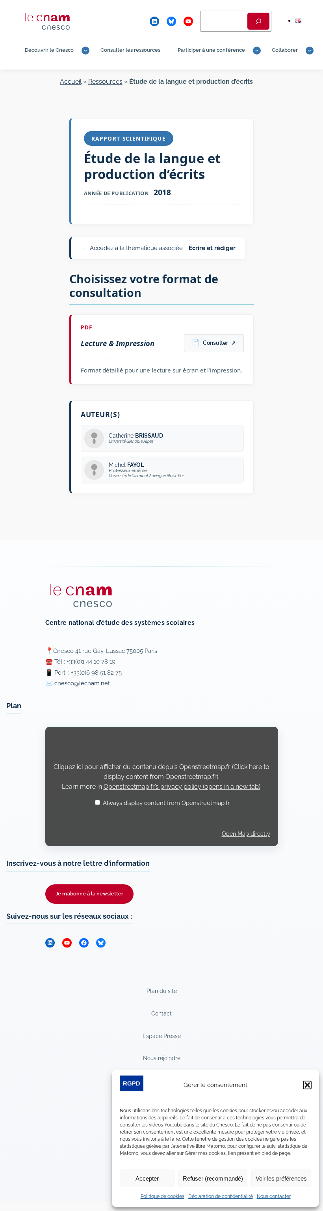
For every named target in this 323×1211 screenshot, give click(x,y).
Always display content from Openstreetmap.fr (166, 803)
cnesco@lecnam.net (82, 683)
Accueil (71, 81)
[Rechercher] (258, 21)
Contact (161, 1013)
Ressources (105, 81)
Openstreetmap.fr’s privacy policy (182, 786)
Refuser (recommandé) (213, 1178)
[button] (307, 1085)
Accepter (147, 1178)
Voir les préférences (281, 1178)
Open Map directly (246, 834)
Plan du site (162, 990)
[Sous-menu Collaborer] (310, 51)
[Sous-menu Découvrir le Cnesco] (85, 51)
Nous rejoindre (161, 1058)
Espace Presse (162, 1035)
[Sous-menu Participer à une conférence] (257, 51)
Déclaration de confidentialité (220, 1196)
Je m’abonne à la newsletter (89, 894)
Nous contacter (274, 1196)
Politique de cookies (162, 1196)
